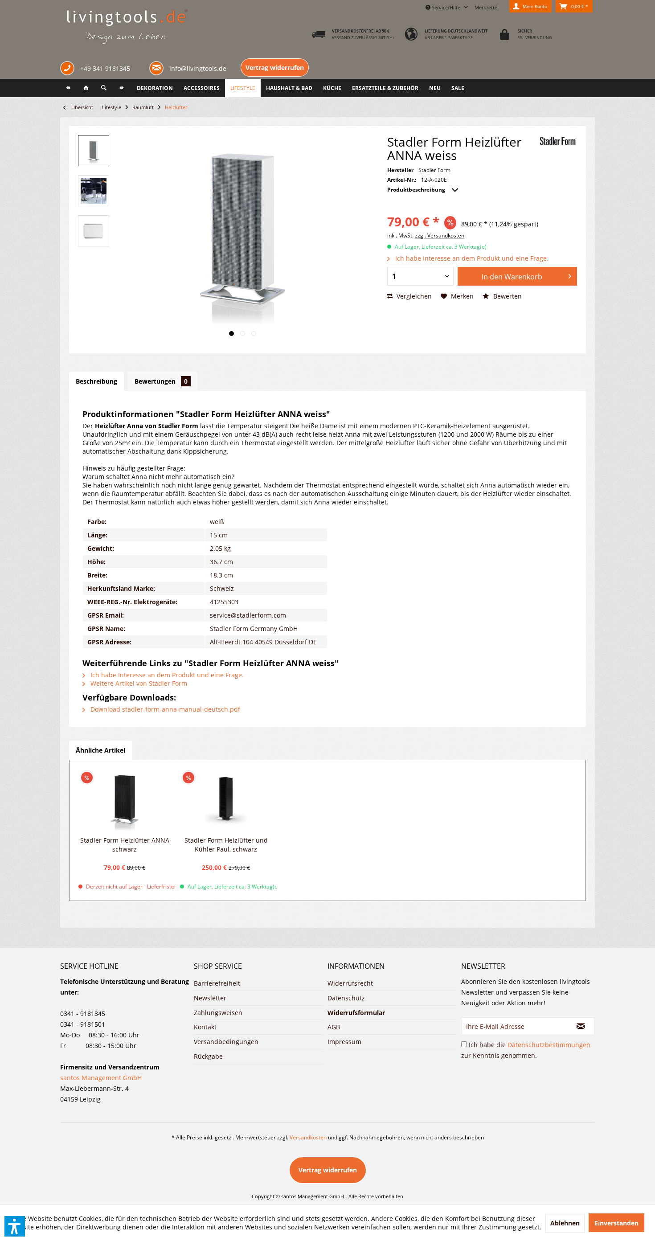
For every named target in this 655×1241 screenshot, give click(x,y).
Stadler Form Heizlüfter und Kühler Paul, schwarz (226, 844)
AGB (334, 1027)
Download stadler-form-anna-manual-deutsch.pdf (164, 709)
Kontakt (205, 1027)
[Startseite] (86, 88)
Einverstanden (616, 1223)
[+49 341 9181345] (69, 69)
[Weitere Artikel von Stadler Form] (558, 141)
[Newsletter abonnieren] (581, 1026)
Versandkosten (308, 1137)
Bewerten (506, 296)
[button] (14, 1226)
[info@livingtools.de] (158, 67)
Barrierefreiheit (217, 983)
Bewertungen (161, 381)
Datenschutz (346, 998)
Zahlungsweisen (218, 1012)
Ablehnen (565, 1223)
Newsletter (210, 998)
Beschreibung (96, 381)
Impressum (344, 1041)
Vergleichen (413, 296)
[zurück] (68, 88)
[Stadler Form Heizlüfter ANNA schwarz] (124, 800)
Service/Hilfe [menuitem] (446, 7)
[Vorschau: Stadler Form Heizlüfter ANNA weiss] (93, 150)
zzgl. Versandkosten (439, 235)
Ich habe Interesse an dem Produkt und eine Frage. (471, 258)
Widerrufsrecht (350, 983)
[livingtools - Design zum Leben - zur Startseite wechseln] (126, 27)
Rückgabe (208, 1056)
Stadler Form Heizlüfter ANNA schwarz (124, 844)
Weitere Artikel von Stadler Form (138, 683)
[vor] (122, 88)
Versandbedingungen (226, 1041)
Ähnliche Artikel (100, 750)
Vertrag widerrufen (275, 67)
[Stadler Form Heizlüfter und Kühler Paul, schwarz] (226, 800)
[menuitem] (486, 6)
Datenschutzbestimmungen (549, 1044)
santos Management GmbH (101, 1077)
